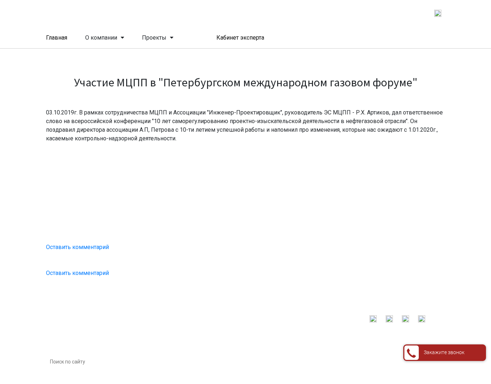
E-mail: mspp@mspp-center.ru (332, 318)
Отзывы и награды (183, 341)
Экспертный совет (183, 352)
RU (398, 13)
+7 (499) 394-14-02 (244, 12)
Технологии (175, 363)
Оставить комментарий (77, 247)
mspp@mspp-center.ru (334, 12)
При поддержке (179, 318)
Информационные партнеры (195, 330)
